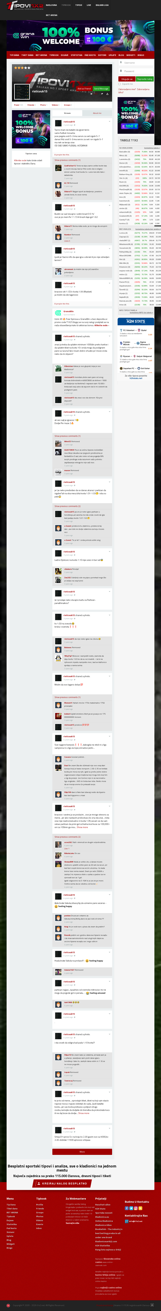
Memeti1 (68, 702)
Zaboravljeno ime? (127, 89)
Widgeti (130, 55)
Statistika (76, 55)
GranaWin (69, 311)
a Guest (67, 525)
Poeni (18, 104)
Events (39, 1224)
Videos (55, 104)
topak (66, 1072)
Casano (67, 756)
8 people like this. (62, 154)
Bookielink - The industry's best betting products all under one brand (108, 1233)
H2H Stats (100, 1208)
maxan (67, 470)
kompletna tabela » (152, 148)
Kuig (66, 926)
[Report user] (107, 93)
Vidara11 (68, 191)
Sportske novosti (103, 1212)
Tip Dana (14, 55)
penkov (67, 915)
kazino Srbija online (105, 1274)
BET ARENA (41, 55)
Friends (32, 104)
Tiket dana (27, 55)
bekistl (67, 713)
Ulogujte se (127, 79)
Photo (43, 104)
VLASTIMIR (69, 449)
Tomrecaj (68, 1080)
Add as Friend (84, 88)
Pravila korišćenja (105, 1305)
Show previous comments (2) (67, 506)
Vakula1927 (69, 969)
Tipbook (53, 55)
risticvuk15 (69, 121)
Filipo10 (67, 1054)
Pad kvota (90, 55)
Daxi (66, 765)
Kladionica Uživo (103, 1225)
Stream (67, 113)
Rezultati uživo (102, 1204)
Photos (39, 1216)
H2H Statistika (102, 1245)
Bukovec (68, 647)
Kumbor (67, 234)
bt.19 (66, 182)
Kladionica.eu (102, 1216)
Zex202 (67, 577)
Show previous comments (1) (67, 160)
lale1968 (68, 1002)
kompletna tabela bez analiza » (148, 229)
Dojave (64, 55)
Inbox (39, 1228)
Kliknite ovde (20, 160)
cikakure (68, 569)
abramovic (68, 269)
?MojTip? (68, 655)
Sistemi (102, 55)
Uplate (112, 55)
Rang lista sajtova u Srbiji (108, 1249)
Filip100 (67, 792)
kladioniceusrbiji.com (106, 1241)
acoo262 (68, 842)
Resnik (67, 935)
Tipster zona (31, 153)
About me (97, 113)
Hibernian (68, 366)
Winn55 (67, 441)
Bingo (141, 55)
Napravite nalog (144, 79)
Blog (121, 55)
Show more (82, 827)
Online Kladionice (104, 1221)
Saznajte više (72, 1223)
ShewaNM (68, 861)
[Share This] (102, 93)
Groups (68, 104)
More (82, 1151)
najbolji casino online (111, 1287)
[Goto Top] (152, 1305)
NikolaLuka (69, 853)
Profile (39, 1204)
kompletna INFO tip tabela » (141, 313)
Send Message (101, 88)
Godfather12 (70, 165)
